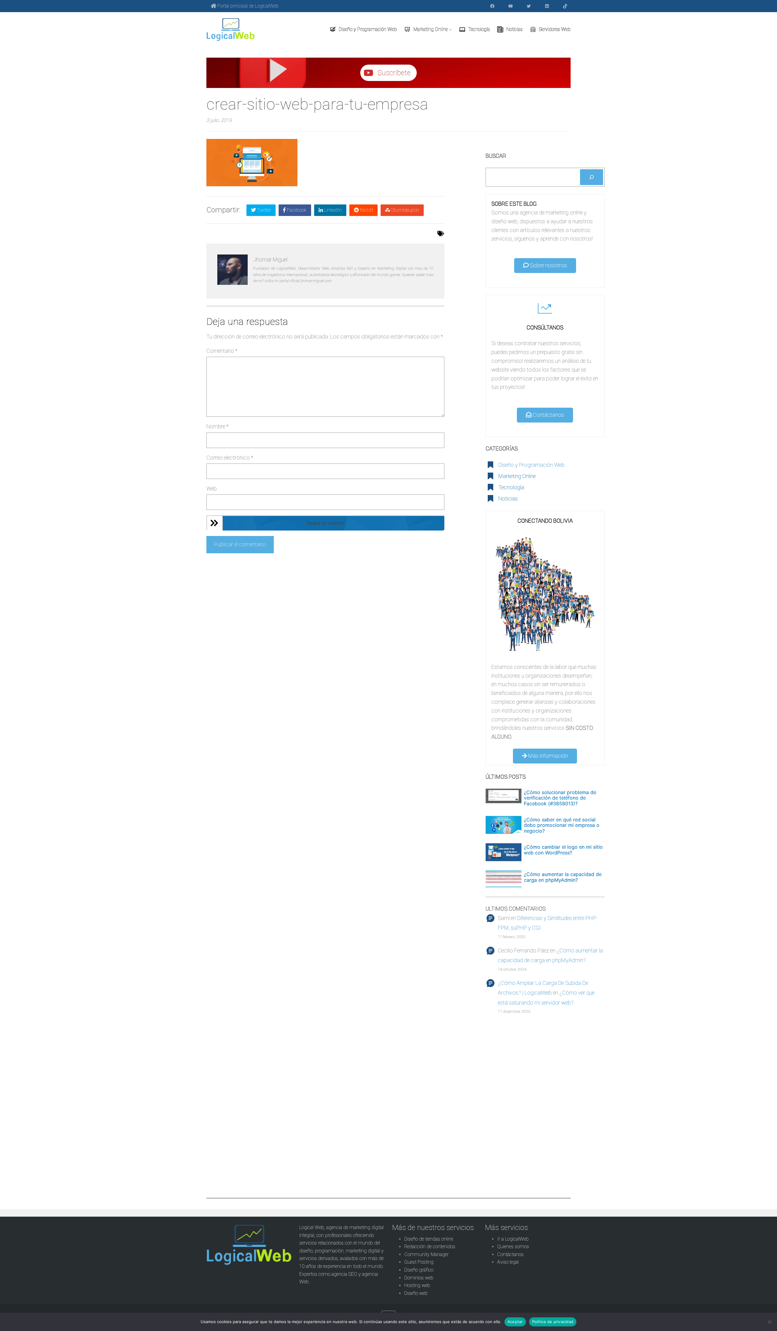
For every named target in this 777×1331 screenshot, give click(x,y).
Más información (547, 756)
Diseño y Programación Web (531, 465)
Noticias (508, 498)
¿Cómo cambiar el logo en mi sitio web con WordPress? (563, 849)
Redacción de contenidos (429, 1246)
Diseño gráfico (418, 1270)
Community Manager (426, 1254)
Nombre (217, 426)
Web (211, 488)
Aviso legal (508, 1262)
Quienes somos (513, 1246)
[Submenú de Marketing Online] (450, 29)
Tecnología (511, 487)
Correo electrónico (229, 457)
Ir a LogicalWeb (513, 1239)
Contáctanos (547, 415)
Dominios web (418, 1278)
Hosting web (417, 1285)
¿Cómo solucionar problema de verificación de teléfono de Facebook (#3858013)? (560, 798)
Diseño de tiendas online (428, 1239)
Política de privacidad (553, 1321)
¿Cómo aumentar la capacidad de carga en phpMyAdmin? (563, 877)
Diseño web (416, 1293)
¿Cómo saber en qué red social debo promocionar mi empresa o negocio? (561, 825)
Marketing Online (517, 476)
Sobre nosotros (548, 265)
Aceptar (515, 1321)
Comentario (221, 351)
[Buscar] (591, 177)
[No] (769, 1322)
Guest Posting (418, 1262)
